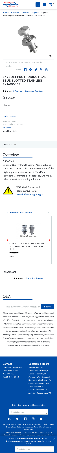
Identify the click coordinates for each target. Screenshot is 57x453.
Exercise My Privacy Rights (31, 424)
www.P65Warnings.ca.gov (29, 194)
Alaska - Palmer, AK (36, 386)
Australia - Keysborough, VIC (39, 393)
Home (5, 12)
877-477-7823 (16, 367)
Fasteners (26, 12)
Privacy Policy (28, 430)
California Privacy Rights (12, 424)
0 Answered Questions (34, 91)
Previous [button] (7, 239)
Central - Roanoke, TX (37, 374)
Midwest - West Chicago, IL (39, 377)
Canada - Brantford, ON (37, 390)
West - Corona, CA (35, 367)
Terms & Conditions (41, 427)
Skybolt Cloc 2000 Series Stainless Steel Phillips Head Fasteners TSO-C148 (26, 246)
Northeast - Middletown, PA (39, 380)
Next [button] (49, 239)
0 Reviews (17, 91)
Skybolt (35, 12)
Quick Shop (28, 257)
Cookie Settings (48, 424)
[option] (28, 40)
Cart (53, 4)
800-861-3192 (8, 374)
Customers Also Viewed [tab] (19, 212)
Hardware (15, 12)
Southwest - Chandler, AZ (38, 370)
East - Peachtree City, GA (38, 383)
